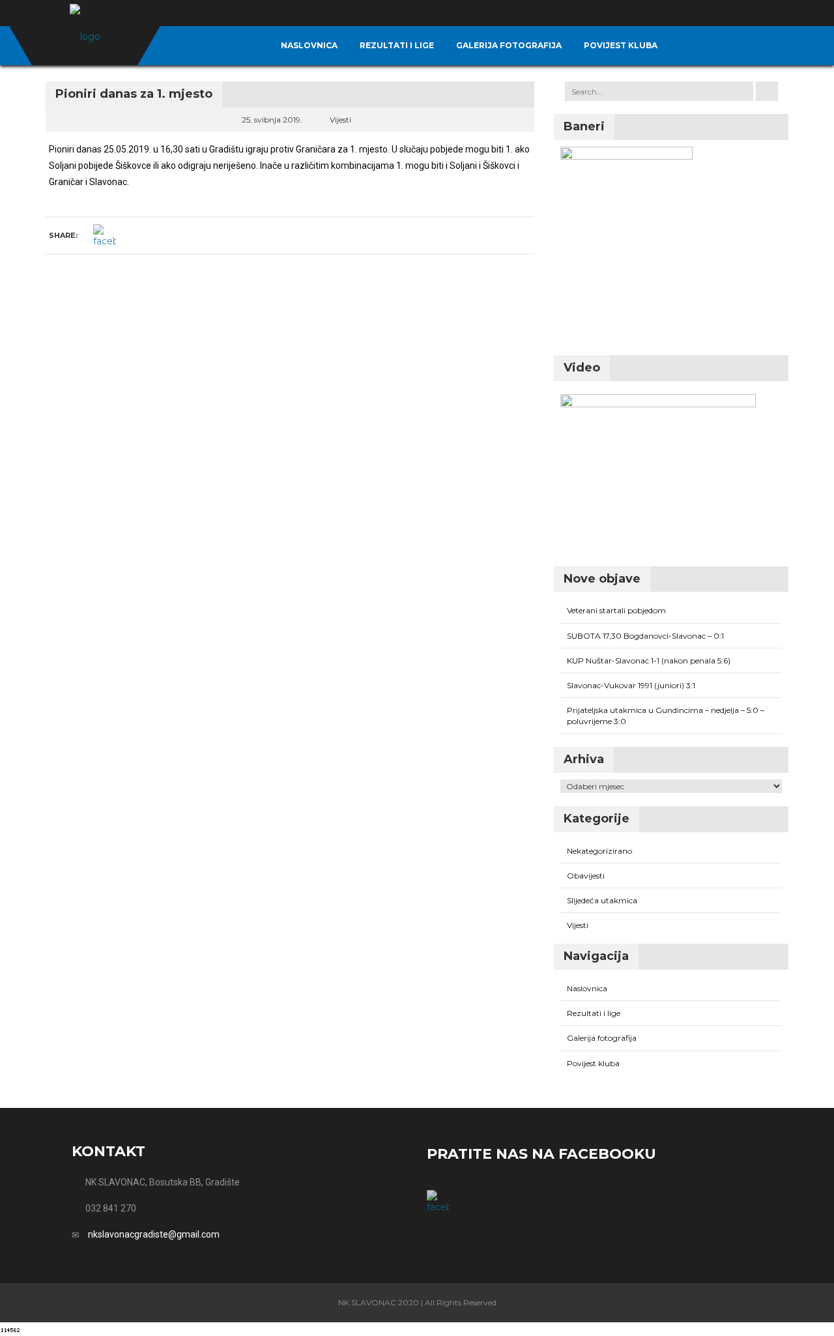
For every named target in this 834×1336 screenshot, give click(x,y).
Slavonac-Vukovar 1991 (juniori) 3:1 (631, 685)
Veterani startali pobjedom (616, 610)
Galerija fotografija (509, 45)
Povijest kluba (620, 45)
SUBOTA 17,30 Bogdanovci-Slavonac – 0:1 (645, 636)
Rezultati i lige (397, 45)
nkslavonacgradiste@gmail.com (154, 1234)
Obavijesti (586, 875)
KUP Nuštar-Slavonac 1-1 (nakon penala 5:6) (648, 660)
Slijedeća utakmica (602, 900)
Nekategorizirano (599, 851)
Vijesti (340, 119)
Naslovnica (309, 45)
